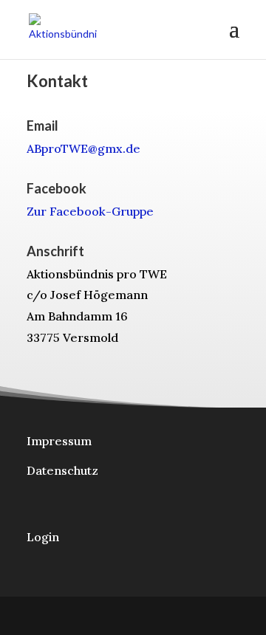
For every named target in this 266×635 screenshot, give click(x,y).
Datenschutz (62, 470)
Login (43, 536)
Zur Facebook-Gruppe (90, 211)
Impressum (59, 440)
